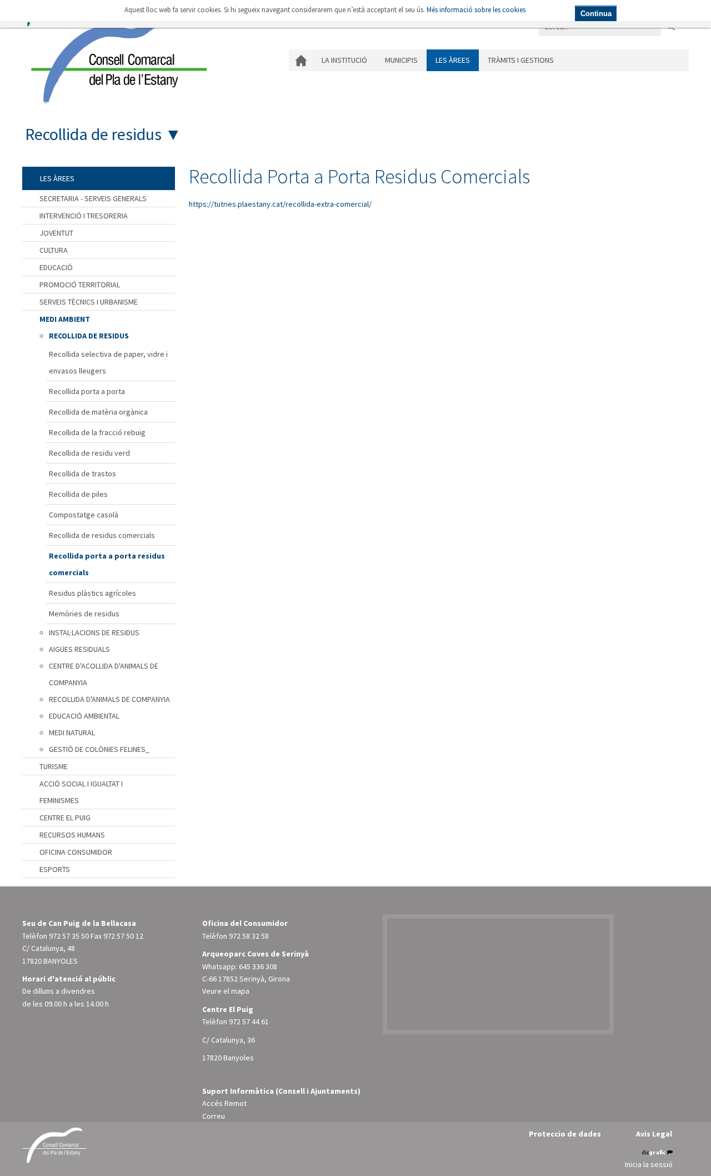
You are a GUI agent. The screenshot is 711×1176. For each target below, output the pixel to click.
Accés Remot (224, 1103)
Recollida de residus (93, 133)
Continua (596, 13)
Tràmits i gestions (521, 60)
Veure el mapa (225, 991)
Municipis (401, 60)
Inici (301, 60)
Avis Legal (654, 1134)
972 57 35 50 (69, 936)
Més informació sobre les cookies (476, 9)
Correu (213, 1116)
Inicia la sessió (649, 1164)
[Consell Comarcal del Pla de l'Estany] (116, 58)
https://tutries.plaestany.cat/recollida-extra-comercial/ (280, 204)
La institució (344, 60)
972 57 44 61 (249, 1021)
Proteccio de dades (565, 1134)
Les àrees (452, 60)
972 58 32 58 (249, 936)
